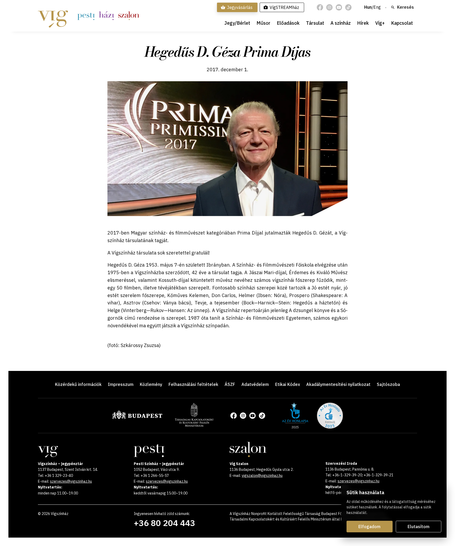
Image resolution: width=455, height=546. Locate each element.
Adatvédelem (255, 384)
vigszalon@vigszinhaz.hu (262, 475)
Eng (377, 7)
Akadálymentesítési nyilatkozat (338, 384)
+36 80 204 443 (164, 522)
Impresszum (120, 384)
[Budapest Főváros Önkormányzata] (137, 418)
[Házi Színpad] (106, 15)
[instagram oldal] (329, 7)
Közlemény (151, 384)
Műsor (263, 23)
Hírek (363, 23)
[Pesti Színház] (86, 15)
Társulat (315, 23)
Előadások (288, 23)
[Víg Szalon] (128, 15)
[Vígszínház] (53, 16)
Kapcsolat (402, 23)
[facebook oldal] (320, 7)
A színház (340, 23)
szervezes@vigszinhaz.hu (71, 481)
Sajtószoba (388, 384)
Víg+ (380, 23)
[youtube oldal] (339, 7)
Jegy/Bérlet (237, 23)
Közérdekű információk (78, 384)
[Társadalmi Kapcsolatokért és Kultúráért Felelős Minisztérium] (194, 425)
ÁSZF (230, 384)
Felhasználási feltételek (193, 384)
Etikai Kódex (287, 384)
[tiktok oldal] (348, 7)
